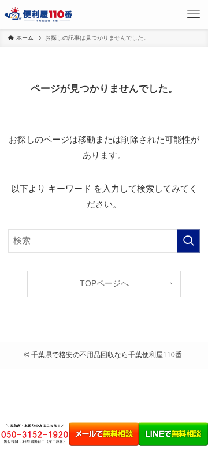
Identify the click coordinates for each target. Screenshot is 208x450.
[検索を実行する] (188, 240)
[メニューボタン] (193, 14)
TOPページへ (104, 283)
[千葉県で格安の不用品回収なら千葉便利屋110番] (39, 14)
